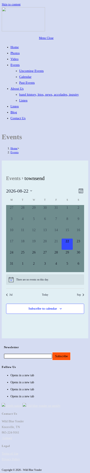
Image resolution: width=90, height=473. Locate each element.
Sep (79, 294)
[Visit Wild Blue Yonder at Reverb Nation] (12, 405)
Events (14, 152)
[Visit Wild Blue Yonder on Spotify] (42, 405)
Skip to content (11, 4)
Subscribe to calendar (42, 308)
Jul (10, 294)
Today (45, 294)
